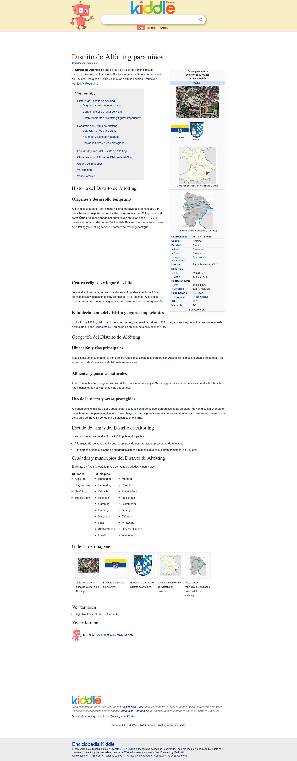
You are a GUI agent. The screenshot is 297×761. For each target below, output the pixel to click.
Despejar (194, 20)
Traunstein (150, 79)
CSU (214, 264)
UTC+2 (204, 297)
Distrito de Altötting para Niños (90, 716)
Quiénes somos (113, 755)
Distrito (197, 83)
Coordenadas (179, 236)
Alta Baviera (199, 257)
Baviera (197, 253)
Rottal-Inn (91, 83)
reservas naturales (166, 413)
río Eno (79, 362)
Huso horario (179, 292)
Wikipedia (129, 752)
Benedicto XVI (103, 327)
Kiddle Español (80, 755)
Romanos (120, 213)
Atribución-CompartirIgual (136, 711)
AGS (174, 301)
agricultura (109, 413)
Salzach (160, 383)
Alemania (198, 249)
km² (203, 273)
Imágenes (152, 27)
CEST (196, 297)
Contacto (159, 755)
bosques (131, 409)
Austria (104, 79)
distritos (88, 74)
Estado (177, 253)
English (164, 27)
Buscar (201, 20)
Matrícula (176, 305)
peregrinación (154, 301)
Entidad (176, 245)
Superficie (177, 269)
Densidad (179, 288)
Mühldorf (77, 83)
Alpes (128, 358)
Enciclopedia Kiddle (132, 707)
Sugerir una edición (173, 725)
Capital (175, 240)
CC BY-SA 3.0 (127, 748)
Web (141, 27)
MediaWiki (179, 752)
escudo (79, 436)
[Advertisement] (148, 41)
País (176, 249)
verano (181, 297)
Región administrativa (178, 258)
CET (195, 292)
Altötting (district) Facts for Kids (114, 634)
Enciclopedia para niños (85, 62)
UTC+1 (203, 292)
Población (177, 280)
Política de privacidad (138, 755)
